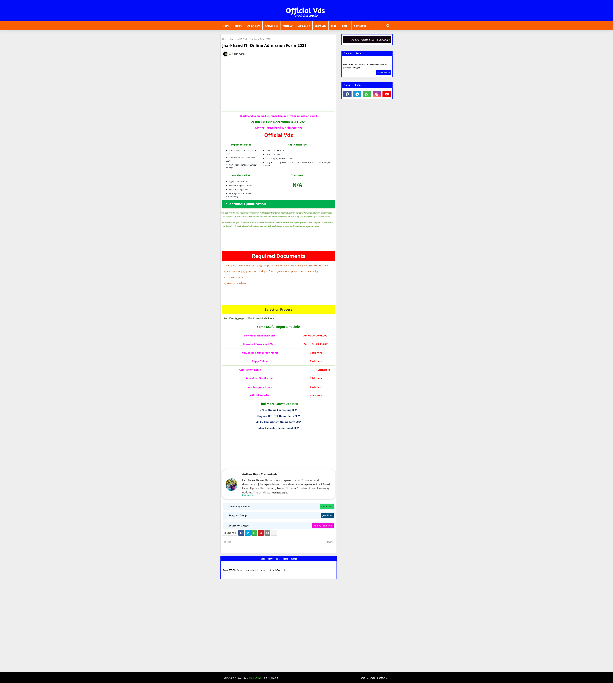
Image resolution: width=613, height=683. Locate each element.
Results (238, 25)
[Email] (267, 533)
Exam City (320, 25)
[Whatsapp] (254, 533)
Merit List (288, 25)
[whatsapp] (367, 94)
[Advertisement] (278, 86)
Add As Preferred (323, 525)
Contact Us (360, 25)
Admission (304, 25)
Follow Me (326, 506)
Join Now (327, 515)
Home (226, 25)
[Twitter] (248, 533)
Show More (384, 72)
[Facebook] (241, 533)
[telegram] (357, 94)
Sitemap (371, 677)
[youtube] (386, 94)
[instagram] (377, 94)
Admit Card (253, 25)
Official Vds (253, 677)
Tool (333, 25)
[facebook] (347, 94)
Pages (344, 25)
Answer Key (271, 25)
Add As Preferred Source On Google (371, 39)
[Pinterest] (261, 533)
